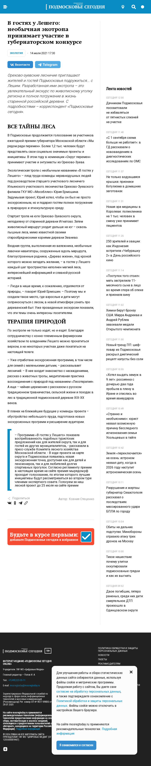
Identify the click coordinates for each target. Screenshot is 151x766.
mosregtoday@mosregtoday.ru (25, 685)
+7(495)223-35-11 (16, 680)
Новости (103, 655)
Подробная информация (28, 729)
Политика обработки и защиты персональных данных (118, 649)
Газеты (102, 659)
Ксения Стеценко (81, 499)
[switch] (144, 7)
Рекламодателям (109, 663)
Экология (16, 53)
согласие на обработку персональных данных (88, 691)
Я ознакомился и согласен (76, 745)
